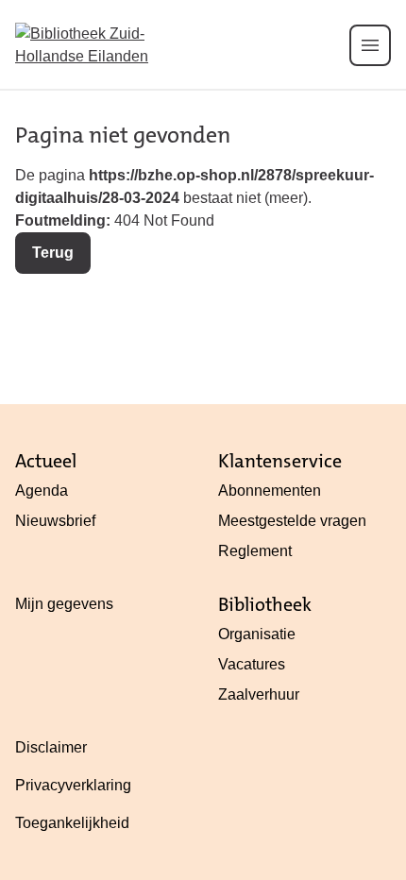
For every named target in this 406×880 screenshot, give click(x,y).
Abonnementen (269, 490)
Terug (53, 253)
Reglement (255, 551)
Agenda (41, 490)
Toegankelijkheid (72, 823)
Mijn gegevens (64, 604)
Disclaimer (51, 747)
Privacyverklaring (73, 785)
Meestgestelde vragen (292, 521)
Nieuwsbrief (55, 521)
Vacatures (251, 664)
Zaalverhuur (258, 694)
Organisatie (257, 634)
